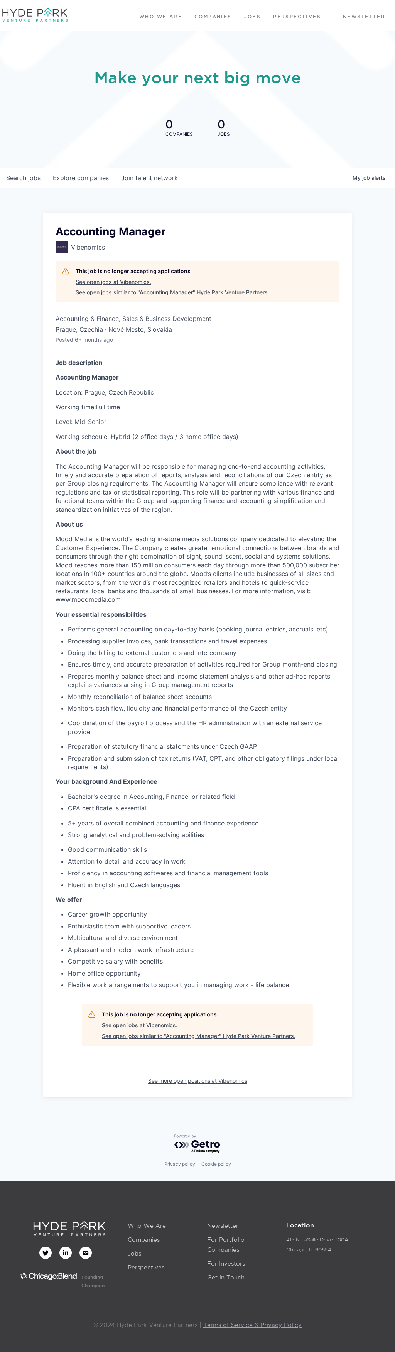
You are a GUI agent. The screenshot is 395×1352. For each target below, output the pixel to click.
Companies (144, 1239)
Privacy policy (179, 1164)
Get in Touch (226, 1277)
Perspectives (146, 1267)
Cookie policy (216, 1164)
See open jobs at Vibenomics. (113, 282)
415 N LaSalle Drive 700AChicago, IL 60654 (317, 1244)
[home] (34, 15)
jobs (23, 178)
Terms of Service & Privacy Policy (252, 1325)
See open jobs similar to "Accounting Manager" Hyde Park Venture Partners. (172, 292)
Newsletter (222, 1225)
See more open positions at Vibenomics (197, 1080)
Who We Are (147, 1225)
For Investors (226, 1263)
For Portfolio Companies (226, 1244)
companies (81, 178)
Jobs (134, 1253)
